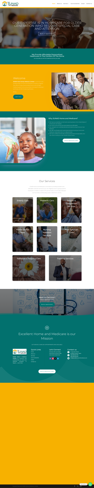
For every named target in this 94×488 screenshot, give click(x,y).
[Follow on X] (55, 359)
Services (65, 3)
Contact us (89, 3)
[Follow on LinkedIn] (58, 359)
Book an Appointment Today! (71, 140)
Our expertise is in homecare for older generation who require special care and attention (47, 25)
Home (53, 3)
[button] (90, 484)
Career (83, 3)
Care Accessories (75, 3)
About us (59, 3)
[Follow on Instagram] (53, 359)
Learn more (18, 96)
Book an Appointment (47, 33)
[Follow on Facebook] (50, 359)
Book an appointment (47, 304)
